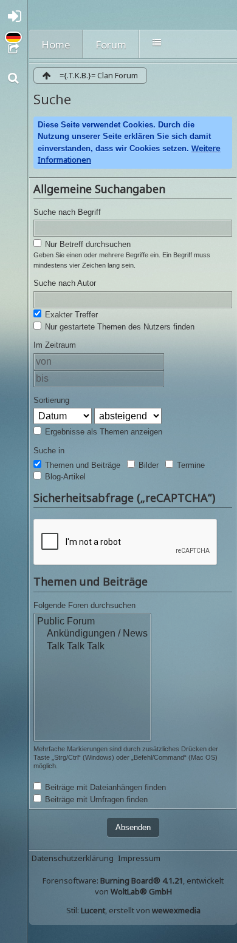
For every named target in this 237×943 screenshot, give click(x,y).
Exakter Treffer (70, 314)
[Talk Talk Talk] (92, 647)
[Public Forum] (92, 622)
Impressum (139, 858)
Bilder (147, 465)
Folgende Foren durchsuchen (84, 605)
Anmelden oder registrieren (17, 19)
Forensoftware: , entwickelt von (133, 886)
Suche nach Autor (64, 283)
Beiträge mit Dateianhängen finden (104, 787)
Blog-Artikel (64, 476)
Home (55, 45)
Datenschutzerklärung (73, 858)
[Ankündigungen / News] (92, 634)
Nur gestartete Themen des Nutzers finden (118, 326)
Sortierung (51, 400)
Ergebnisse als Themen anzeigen (102, 431)
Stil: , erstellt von (133, 910)
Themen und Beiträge (81, 465)
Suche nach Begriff (67, 212)
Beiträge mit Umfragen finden (95, 799)
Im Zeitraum (54, 345)
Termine (189, 465)
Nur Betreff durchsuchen (87, 244)
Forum (110, 45)
